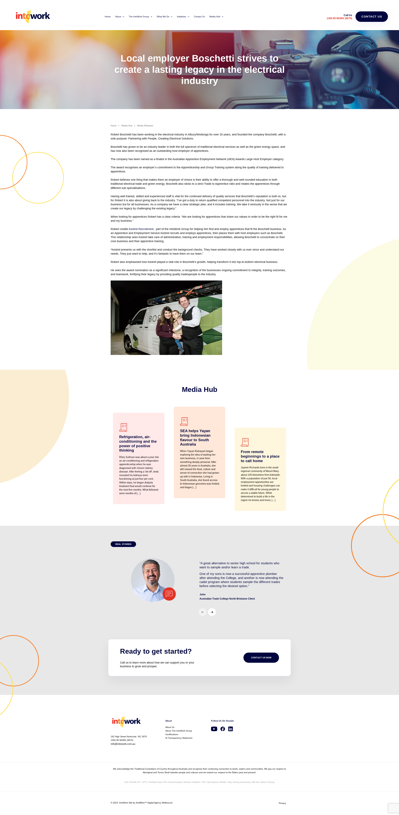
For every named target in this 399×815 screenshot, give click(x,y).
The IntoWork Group (139, 16)
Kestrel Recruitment (141, 229)
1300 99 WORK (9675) (339, 18)
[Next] (212, 612)
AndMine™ (141, 802)
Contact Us (199, 16)
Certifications (171, 734)
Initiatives (181, 16)
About (118, 16)
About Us (169, 727)
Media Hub (214, 16)
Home (108, 16)
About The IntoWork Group (178, 731)
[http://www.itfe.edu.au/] (201, 782)
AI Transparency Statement (178, 738)
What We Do (163, 16)
